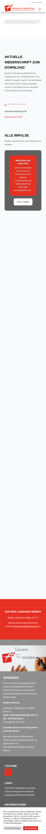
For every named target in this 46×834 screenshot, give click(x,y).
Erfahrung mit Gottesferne (18, 218)
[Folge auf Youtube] (8, 772)
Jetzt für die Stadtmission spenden (20, 788)
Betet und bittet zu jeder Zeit (19, 564)
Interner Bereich (36, 2)
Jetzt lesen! (23, 202)
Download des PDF (13, 117)
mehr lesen (15, 237)
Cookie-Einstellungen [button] (12, 828)
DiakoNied (9, 795)
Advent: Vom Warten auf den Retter (22, 340)
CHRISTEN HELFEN (24, 795)
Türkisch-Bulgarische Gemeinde (19, 791)
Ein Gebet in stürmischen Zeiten (21, 410)
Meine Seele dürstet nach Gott (20, 535)
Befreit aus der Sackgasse (18, 250)
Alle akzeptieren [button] (31, 828)
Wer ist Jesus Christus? (17, 373)
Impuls (22, 220)
